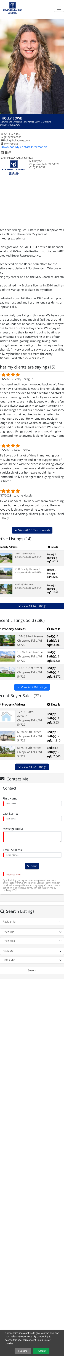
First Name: (10, 798)
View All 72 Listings (34, 767)
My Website (11, 143)
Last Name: (10, 814)
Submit (32, 866)
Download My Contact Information (24, 147)
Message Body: (13, 829)
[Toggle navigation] (59, 8)
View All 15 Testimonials (34, 530)
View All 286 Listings (33, 687)
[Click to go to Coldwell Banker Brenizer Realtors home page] (12, 7)
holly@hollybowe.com (17, 140)
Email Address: (13, 850)
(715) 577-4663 (12, 134)
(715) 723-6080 (12, 137)
